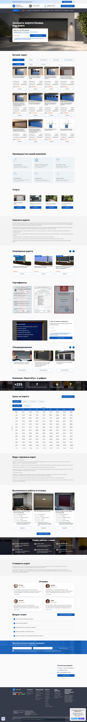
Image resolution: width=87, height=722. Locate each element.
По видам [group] (31, 59)
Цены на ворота (39, 698)
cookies (41, 719)
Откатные (25, 401)
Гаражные (47, 696)
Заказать (20, 88)
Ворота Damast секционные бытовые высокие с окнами (66, 130)
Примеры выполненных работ (38, 695)
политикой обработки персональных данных (22, 39)
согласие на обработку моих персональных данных (28, 38)
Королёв (66, 701)
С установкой (26, 405)
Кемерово (71, 697)
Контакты (71, 10)
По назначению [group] (56, 59)
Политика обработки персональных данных (29, 711)
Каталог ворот (30, 691)
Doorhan (46, 701)
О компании (29, 10)
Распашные (33, 401)
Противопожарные (49, 706)
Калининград (67, 695)
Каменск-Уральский (68, 696)
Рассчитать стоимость (68, 396)
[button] (77, 299)
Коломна (69, 699)
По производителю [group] (43, 59)
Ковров (66, 699)
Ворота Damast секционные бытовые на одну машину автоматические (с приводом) (67, 77)
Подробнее (19, 207)
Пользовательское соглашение (31, 714)
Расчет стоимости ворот (67, 6)
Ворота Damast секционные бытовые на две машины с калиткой (66, 103)
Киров (66, 698)
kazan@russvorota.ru (66, 672)
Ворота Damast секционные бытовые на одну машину (19, 77)
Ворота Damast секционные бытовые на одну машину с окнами (35, 77)
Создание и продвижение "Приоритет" (18, 713)
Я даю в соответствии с (29, 39)
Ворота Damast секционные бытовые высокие (51, 130)
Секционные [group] (18, 64)
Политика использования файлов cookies (30, 713)
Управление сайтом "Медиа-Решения (19, 711)
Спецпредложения (36, 10)
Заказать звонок (66, 675)
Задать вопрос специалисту (66, 614)
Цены (52, 10)
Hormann (47, 703)
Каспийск (66, 697)
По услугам (41, 401)
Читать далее (17, 594)
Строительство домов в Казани (57, 693)
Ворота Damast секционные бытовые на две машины (35, 103)
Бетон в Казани (57, 695)
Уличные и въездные (47, 698)
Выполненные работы (45, 10)
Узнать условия (67, 1)
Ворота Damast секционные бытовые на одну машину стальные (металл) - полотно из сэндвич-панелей (19, 104)
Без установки (17, 405)
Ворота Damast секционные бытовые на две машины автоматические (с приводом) (19, 130)
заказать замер (36, 6)
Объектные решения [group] (69, 59)
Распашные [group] (43, 64)
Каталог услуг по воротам (30, 694)
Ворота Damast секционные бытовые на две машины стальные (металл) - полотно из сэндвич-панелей (35, 131)
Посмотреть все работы (43, 533)
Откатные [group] (31, 64)
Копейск (70, 700)
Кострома (70, 701)
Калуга (71, 695)
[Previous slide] (70, 251)
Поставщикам (65, 10)
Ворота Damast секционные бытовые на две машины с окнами (51, 103)
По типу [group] (18, 59)
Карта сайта (27, 714)
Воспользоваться (22, 370)
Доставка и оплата (58, 10)
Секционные (17, 401)
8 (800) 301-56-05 (51, 5)
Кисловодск (69, 698)
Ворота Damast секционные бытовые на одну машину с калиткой (51, 77)
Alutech (46, 700)
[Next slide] (73, 251)
